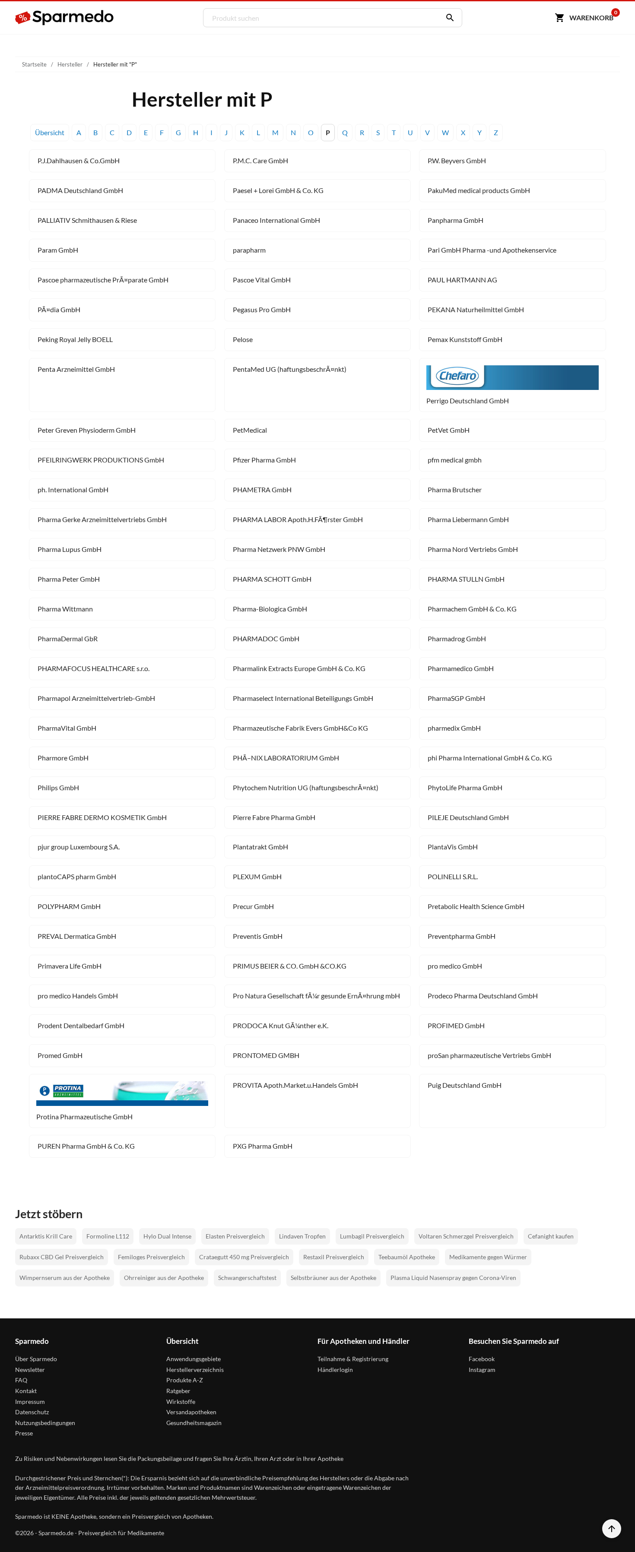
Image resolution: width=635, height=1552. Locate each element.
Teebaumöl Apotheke (406, 1257)
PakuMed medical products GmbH (479, 190)
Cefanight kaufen (551, 1236)
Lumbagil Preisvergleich (372, 1236)
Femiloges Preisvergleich (151, 1257)
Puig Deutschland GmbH (465, 1085)
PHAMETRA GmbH (262, 489)
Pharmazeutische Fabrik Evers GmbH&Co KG (300, 728)
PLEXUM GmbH (257, 876)
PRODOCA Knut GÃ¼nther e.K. (280, 1025)
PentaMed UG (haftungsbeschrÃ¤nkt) (289, 369)
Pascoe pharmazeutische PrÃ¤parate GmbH (103, 280)
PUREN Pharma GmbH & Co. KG (86, 1146)
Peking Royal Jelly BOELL (75, 339)
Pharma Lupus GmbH (70, 549)
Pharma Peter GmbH (69, 579)
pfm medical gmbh (455, 460)
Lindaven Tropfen (302, 1236)
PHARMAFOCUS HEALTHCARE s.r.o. (93, 668)
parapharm (249, 250)
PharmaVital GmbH (67, 728)
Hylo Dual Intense (167, 1236)
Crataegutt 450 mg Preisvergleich (244, 1257)
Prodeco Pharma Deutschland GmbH (483, 995)
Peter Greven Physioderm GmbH (87, 430)
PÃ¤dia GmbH (59, 309)
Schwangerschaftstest (247, 1277)
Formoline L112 (107, 1236)
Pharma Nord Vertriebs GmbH (473, 549)
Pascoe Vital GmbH (262, 280)
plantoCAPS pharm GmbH (77, 876)
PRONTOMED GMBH (266, 1055)
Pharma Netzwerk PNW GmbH (279, 549)
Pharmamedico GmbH (461, 668)
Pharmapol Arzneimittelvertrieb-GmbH (96, 698)
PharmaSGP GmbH (456, 698)
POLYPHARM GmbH (69, 906)
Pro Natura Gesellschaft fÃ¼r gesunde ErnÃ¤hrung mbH (316, 995)
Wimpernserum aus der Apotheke (64, 1277)
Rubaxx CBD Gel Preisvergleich (61, 1257)
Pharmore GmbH (63, 758)
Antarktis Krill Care (45, 1236)
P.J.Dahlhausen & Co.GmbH (79, 160)
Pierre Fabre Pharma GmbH (274, 817)
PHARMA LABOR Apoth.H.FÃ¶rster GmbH (298, 519)
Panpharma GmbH (455, 220)
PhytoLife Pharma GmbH (465, 787)
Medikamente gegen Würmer (488, 1257)
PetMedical (250, 430)
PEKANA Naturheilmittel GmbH (476, 309)
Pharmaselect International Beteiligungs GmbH (303, 698)
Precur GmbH (253, 906)
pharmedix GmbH (454, 728)
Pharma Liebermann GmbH (468, 519)
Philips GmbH (58, 787)
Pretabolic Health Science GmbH (476, 906)
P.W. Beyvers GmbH (457, 160)
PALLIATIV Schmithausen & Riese (87, 220)
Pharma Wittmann (65, 609)
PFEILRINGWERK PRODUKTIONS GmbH (101, 460)
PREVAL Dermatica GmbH (77, 936)
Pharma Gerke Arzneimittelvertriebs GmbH (102, 519)
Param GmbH (58, 250)
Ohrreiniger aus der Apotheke (164, 1277)
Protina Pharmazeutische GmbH (84, 1116)
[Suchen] (448, 18)
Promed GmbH (60, 1055)
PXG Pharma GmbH (262, 1146)
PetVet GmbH (449, 430)
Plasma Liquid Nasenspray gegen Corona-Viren (453, 1277)
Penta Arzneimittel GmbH (76, 369)
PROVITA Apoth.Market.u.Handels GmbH (295, 1085)
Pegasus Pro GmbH (262, 309)
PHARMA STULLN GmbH (466, 579)
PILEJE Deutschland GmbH (468, 817)
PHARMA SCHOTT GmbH (272, 579)
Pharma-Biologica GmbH (270, 609)
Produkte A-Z (184, 1380)
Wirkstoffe (180, 1401)
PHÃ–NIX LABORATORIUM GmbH (286, 758)
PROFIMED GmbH (456, 1025)
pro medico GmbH (455, 966)
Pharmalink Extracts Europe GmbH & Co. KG (299, 668)
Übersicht (49, 132)
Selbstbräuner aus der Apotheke (333, 1277)
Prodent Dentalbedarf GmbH (81, 1025)
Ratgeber (178, 1390)
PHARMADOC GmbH (266, 638)
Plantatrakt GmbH (260, 847)
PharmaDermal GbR (68, 638)
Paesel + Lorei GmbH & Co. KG (278, 190)
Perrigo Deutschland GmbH (467, 400)
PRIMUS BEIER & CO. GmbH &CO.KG (289, 966)
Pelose (243, 339)
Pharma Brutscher (455, 489)
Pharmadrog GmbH (457, 638)
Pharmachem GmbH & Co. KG (472, 609)
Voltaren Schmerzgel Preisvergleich (466, 1236)
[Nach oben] (611, 1528)
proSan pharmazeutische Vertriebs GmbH (489, 1055)
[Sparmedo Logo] (64, 17)
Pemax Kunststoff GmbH (465, 339)
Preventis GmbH (258, 936)
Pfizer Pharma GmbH (264, 460)
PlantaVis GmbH (453, 847)
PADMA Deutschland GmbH (80, 190)
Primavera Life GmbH (70, 966)
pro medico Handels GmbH (78, 995)
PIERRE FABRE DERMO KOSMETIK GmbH (102, 817)
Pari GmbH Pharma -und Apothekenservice (492, 250)
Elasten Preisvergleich (235, 1236)
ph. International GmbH (73, 489)
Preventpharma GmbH (461, 936)
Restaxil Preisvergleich (333, 1257)
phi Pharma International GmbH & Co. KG (490, 758)
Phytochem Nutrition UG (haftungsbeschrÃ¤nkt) (305, 787)
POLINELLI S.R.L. (453, 876)
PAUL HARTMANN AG (462, 280)
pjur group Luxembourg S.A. (79, 847)
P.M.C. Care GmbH (260, 160)
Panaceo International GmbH (276, 220)
